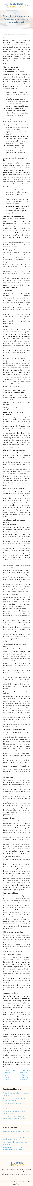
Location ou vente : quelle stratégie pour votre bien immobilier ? (23, 1075)
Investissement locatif (9, 31)
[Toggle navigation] (27, 5)
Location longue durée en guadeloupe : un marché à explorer (10, 1075)
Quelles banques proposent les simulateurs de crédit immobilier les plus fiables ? (15, 1105)
